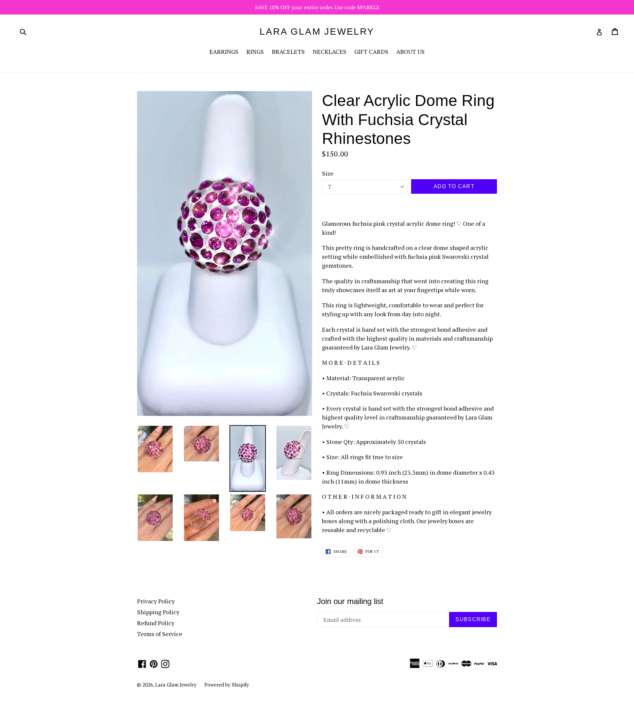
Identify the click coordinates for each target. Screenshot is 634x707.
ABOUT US (410, 51)
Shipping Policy (158, 612)
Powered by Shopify (226, 684)
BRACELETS (288, 51)
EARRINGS (223, 51)
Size (328, 173)
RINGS (255, 51)
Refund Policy (155, 623)
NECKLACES (329, 51)
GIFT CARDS (371, 51)
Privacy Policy (156, 601)
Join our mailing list (350, 601)
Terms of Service (159, 634)
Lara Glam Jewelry (317, 31)
